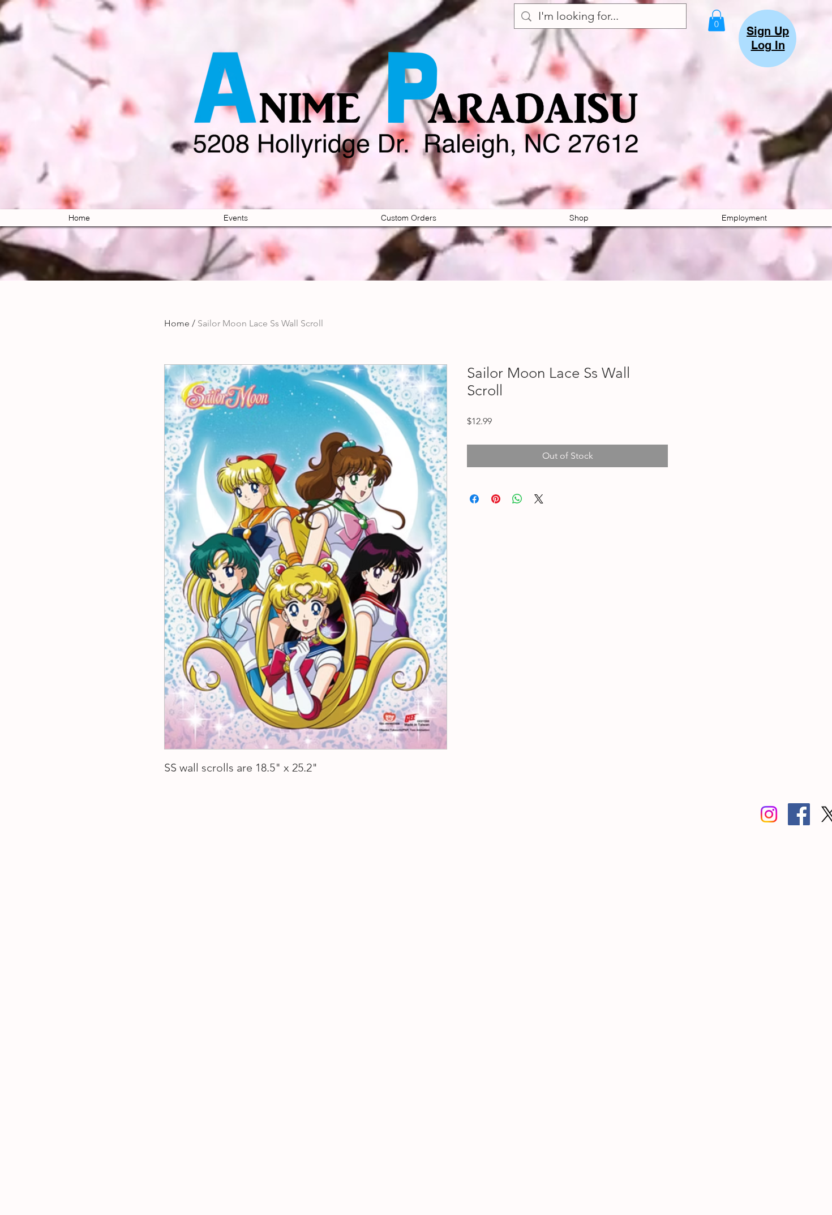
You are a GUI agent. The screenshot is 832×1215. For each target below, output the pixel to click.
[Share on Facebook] (474, 499)
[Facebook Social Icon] (799, 814)
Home (177, 323)
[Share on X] (539, 499)
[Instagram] (769, 814)
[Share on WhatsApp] (517, 499)
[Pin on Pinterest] (496, 499)
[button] (716, 20)
